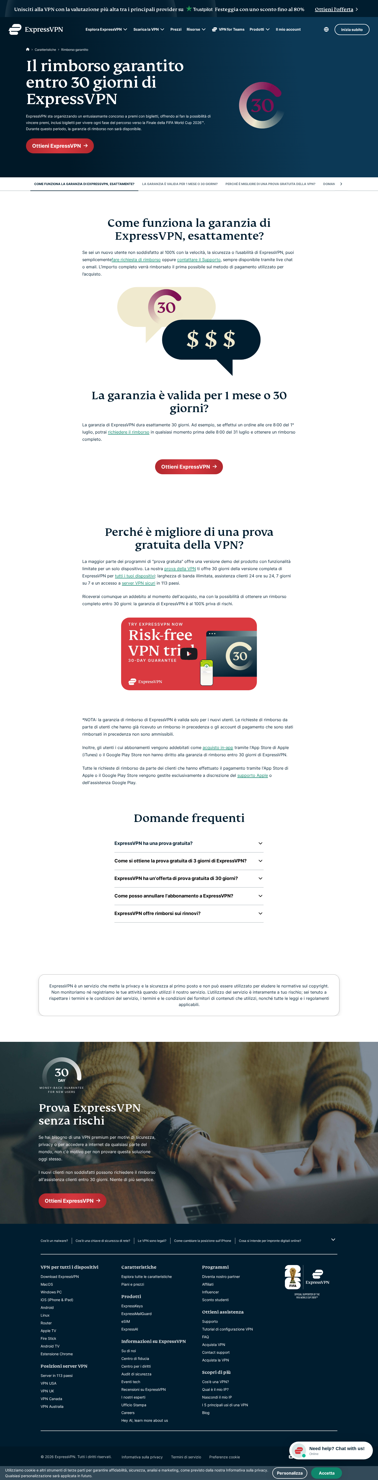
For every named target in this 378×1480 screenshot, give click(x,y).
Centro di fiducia (135, 1358)
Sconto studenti (215, 1300)
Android (47, 1307)
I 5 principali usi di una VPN (225, 1405)
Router (46, 1323)
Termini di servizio (186, 1457)
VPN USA (48, 1383)
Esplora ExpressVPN (104, 29)
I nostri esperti (133, 1397)
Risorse (193, 29)
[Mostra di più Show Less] (332, 1239)
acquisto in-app (218, 747)
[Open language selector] (326, 29)
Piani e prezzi (132, 1284)
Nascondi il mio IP (217, 1397)
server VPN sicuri (138, 583)
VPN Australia (52, 1406)
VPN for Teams (232, 29)
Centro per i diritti (136, 1366)
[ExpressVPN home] (35, 29)
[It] (28, 49)
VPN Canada (51, 1398)
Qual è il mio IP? (215, 1389)
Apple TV (48, 1330)
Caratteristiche (45, 50)
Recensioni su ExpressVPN (143, 1389)
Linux (45, 1315)
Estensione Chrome (57, 1354)
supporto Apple (252, 775)
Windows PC (51, 1292)
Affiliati (207, 1284)
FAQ (205, 1337)
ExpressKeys (132, 1306)
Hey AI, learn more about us (144, 1420)
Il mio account (288, 29)
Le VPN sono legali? (152, 1241)
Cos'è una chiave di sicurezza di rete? (103, 1241)
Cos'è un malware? (54, 1241)
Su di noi (128, 1351)
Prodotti (257, 29)
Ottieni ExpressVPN (56, 146)
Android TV (50, 1346)
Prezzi (176, 29)
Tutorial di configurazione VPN (227, 1329)
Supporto (210, 1321)
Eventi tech (130, 1381)
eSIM (125, 1321)
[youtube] (291, 1457)
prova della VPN (180, 568)
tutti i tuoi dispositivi (135, 575)
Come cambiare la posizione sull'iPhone (202, 1241)
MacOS (47, 1284)
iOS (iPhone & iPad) (57, 1300)
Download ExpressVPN (60, 1276)
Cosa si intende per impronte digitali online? (270, 1241)
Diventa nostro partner (221, 1276)
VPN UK (47, 1391)
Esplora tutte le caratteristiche (146, 1276)
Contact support (216, 1352)
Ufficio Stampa (133, 1405)
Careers (127, 1412)
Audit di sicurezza (136, 1374)
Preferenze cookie (224, 1457)
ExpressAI (129, 1329)
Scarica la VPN (146, 29)
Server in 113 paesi (57, 1375)
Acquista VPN (213, 1344)
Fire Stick (48, 1338)
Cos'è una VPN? (215, 1381)
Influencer (210, 1292)
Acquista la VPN (215, 1360)
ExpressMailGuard (136, 1313)
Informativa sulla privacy (142, 1457)
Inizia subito (352, 29)
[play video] (189, 654)
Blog (206, 1412)
